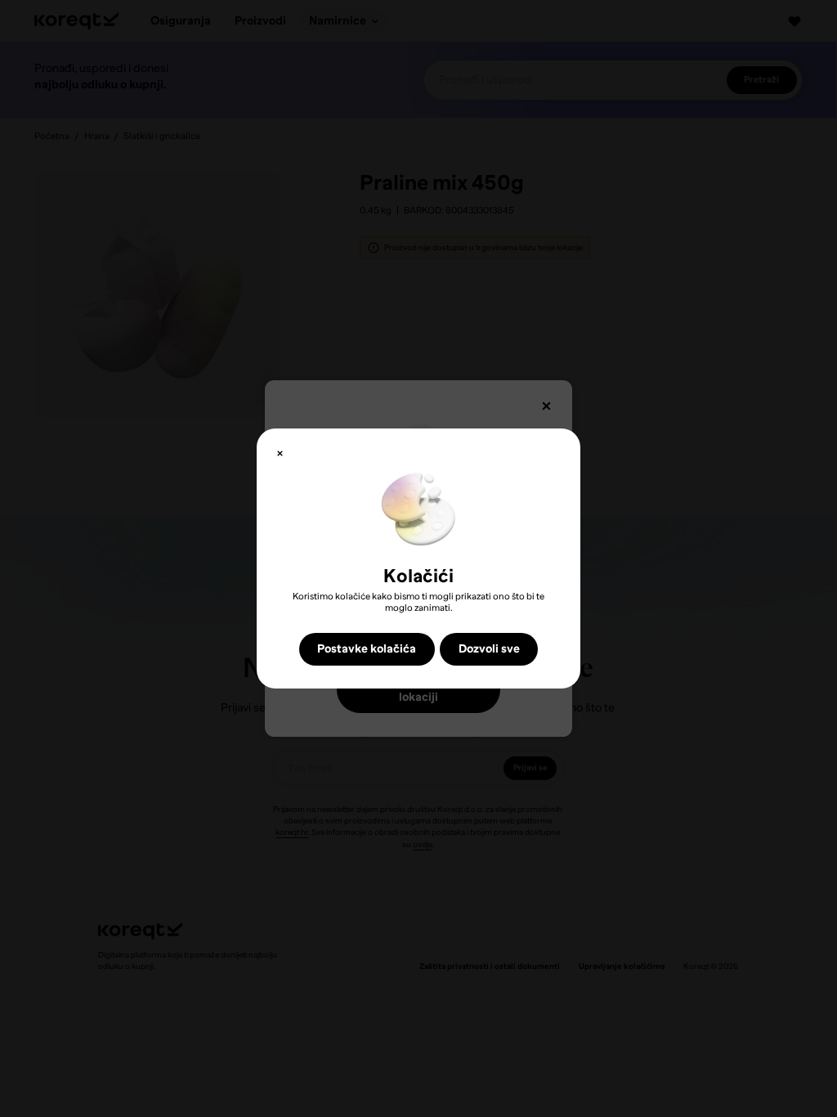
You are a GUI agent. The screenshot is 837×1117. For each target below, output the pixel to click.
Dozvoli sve (489, 648)
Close (279, 453)
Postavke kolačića (366, 648)
